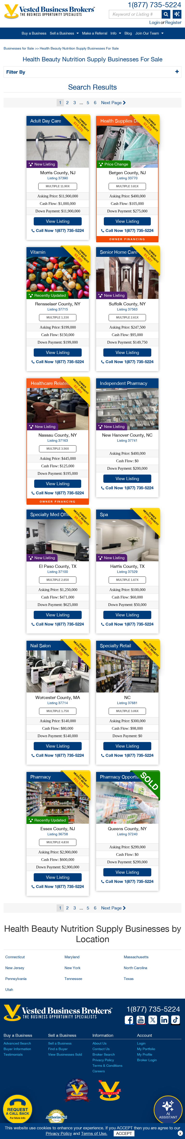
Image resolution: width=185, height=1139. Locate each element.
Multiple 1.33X (57, 317)
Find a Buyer (58, 1049)
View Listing (57, 221)
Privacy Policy (103, 1060)
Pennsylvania (15, 979)
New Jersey (14, 968)
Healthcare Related (50, 383)
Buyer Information (17, 1049)
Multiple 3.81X (127, 186)
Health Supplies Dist (121, 120)
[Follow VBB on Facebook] (129, 1020)
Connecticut (15, 957)
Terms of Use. (94, 1133)
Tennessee (73, 979)
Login (154, 22)
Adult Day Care (45, 120)
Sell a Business (62, 33)
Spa (104, 514)
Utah (9, 990)
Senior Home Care (118, 252)
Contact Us (101, 1049)
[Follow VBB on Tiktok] (175, 1020)
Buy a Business (34, 33)
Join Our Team (147, 33)
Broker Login (147, 1060)
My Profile (144, 1054)
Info (114, 33)
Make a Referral (94, 33)
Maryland (72, 957)
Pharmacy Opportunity (123, 776)
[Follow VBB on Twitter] (152, 1019)
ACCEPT (124, 1133)
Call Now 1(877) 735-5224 (59, 230)
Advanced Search (17, 1043)
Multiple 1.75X (57, 711)
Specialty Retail (115, 645)
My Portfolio (146, 1049)
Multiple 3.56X (57, 448)
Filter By (16, 72)
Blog (128, 33)
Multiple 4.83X (57, 842)
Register (173, 22)
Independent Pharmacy (123, 383)
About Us (99, 1043)
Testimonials (13, 1054)
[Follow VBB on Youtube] (141, 1020)
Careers (98, 1071)
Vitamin (38, 252)
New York (72, 968)
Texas (129, 979)
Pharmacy (40, 776)
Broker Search (103, 1054)
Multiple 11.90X (58, 186)
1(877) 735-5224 (154, 4)
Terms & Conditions (107, 1065)
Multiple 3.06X (127, 711)
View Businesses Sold (65, 1054)
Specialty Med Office (51, 514)
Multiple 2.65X (57, 580)
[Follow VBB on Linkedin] (164, 1020)
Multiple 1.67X (127, 580)
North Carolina (135, 968)
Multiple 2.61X (127, 317)
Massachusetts (136, 957)
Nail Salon (40, 645)
